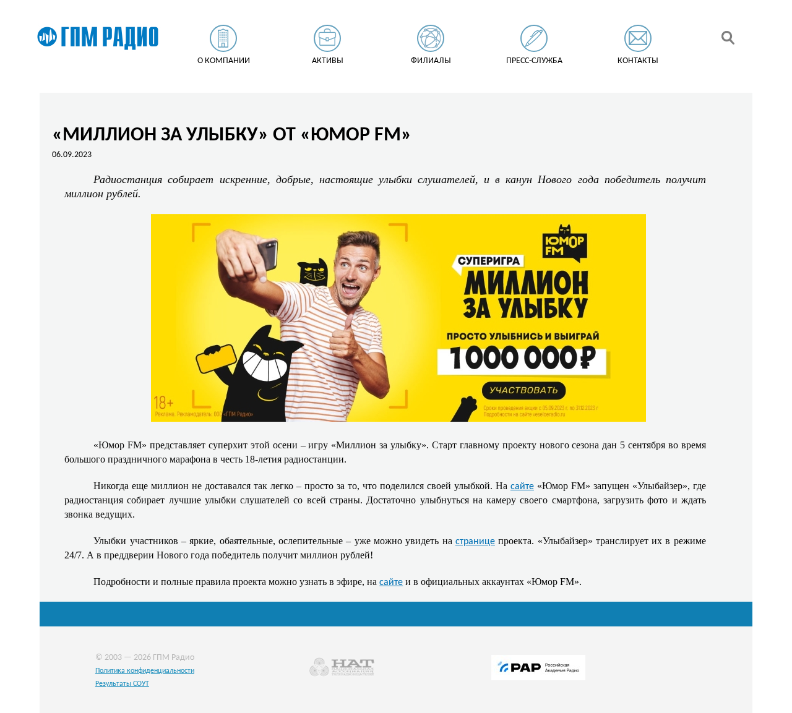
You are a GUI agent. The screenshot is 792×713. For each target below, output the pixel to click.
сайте (522, 487)
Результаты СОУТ (122, 684)
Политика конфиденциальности (144, 671)
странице (475, 542)
